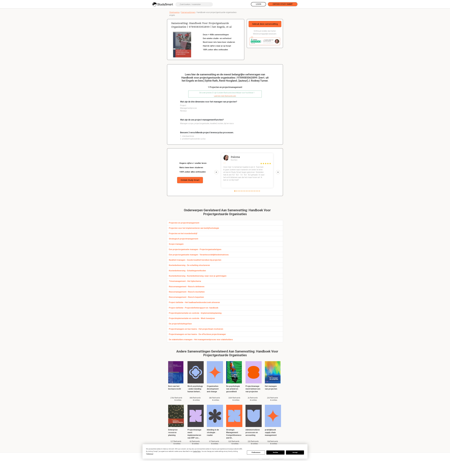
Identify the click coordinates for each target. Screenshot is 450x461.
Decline (275, 452)
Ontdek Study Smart (283, 4)
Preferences (256, 452)
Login (258, 4)
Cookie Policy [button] (197, 451)
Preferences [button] (149, 454)
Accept (294, 452)
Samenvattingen (188, 12)
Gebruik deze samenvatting (265, 24)
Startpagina (174, 12)
